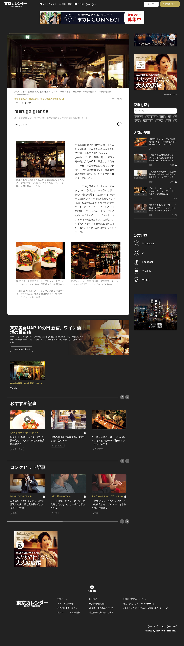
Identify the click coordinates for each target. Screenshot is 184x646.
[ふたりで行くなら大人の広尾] (155, 71)
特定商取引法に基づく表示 (101, 612)
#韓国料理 (139, 117)
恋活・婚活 (66, 4)
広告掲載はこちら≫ (170, 94)
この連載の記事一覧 (22, 349)
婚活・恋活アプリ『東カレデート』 (139, 603)
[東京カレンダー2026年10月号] (35, 548)
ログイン (151, 4)
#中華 (137, 121)
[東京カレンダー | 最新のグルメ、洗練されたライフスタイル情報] (21, 4)
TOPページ (62, 599)
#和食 (162, 117)
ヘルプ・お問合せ (65, 603)
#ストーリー (148, 121)
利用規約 (93, 599)
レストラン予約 (49, 4)
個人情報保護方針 (97, 603)
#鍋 (169, 117)
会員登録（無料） (169, 4)
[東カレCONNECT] (92, 17)
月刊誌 (80, 4)
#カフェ (160, 121)
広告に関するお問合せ (67, 608)
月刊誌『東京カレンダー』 (135, 599)
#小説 (168, 121)
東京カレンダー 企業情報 (68, 612)
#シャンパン (151, 117)
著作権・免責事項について (101, 608)
